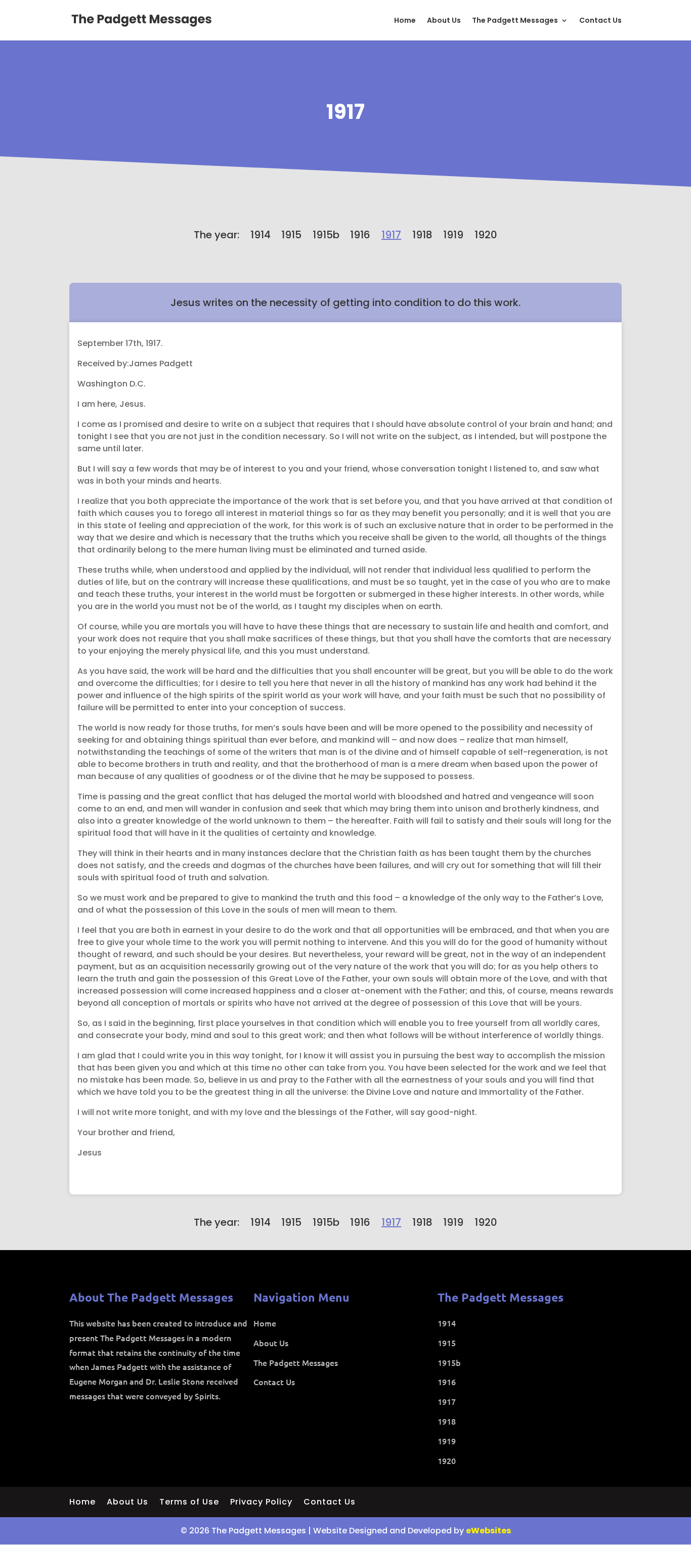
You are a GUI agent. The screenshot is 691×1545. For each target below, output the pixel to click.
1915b (326, 235)
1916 (360, 235)
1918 (422, 235)
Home (405, 21)
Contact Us (600, 21)
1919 (453, 235)
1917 (345, 112)
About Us (444, 21)
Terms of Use (189, 1503)
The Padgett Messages (515, 21)
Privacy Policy (261, 1503)
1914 (260, 235)
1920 (485, 235)
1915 (291, 235)
